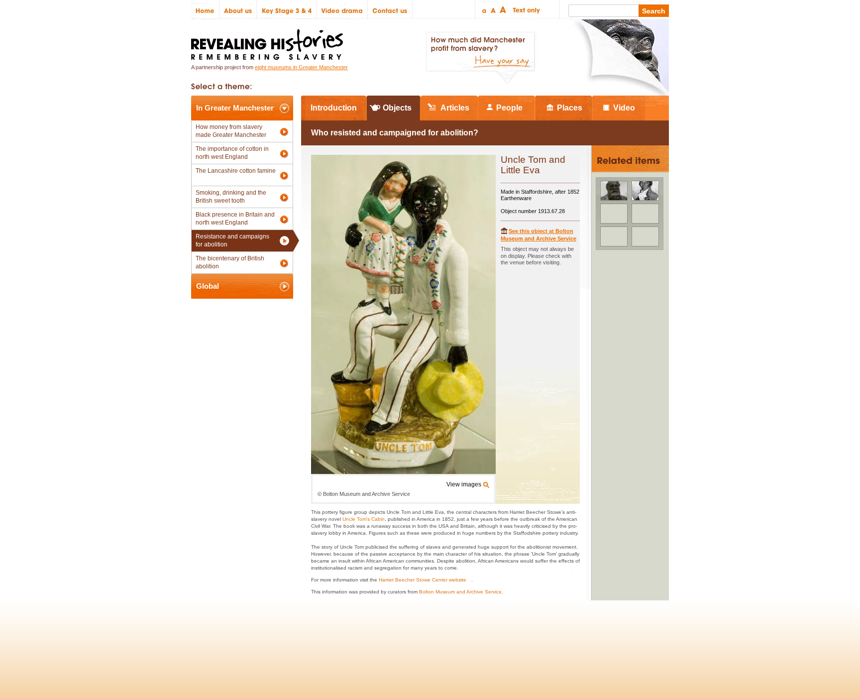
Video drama (342, 9)
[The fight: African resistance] (645, 236)
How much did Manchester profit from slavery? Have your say (480, 58)
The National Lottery (449, 635)
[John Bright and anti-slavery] (645, 214)
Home (205, 9)
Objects (397, 108)
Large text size (503, 9)
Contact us (390, 9)
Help (341, 635)
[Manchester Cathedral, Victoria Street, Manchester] (614, 236)
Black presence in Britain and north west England (235, 218)
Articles (454, 108)
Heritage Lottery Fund (521, 635)
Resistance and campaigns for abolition (232, 240)
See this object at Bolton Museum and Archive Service (538, 234)
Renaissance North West (614, 635)
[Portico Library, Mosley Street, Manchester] (614, 214)
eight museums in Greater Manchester (301, 67)
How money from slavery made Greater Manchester (231, 130)
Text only (525, 9)
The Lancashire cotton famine (236, 170)
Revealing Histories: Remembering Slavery (269, 41)
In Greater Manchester (235, 108)
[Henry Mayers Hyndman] (614, 191)
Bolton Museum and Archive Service (460, 591)
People (509, 108)
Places (569, 108)
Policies (207, 635)
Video (624, 108)
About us (238, 9)
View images (463, 484)
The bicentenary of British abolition (230, 262)
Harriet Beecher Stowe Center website (422, 579)
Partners (310, 635)
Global (207, 286)
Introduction (334, 108)
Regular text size (493, 9)
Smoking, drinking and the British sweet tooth (231, 196)
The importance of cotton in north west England (232, 152)
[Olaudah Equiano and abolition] (645, 191)
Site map (242, 635)
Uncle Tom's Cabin (363, 519)
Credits (276, 635)
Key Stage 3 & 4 (287, 9)
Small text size (483, 9)
